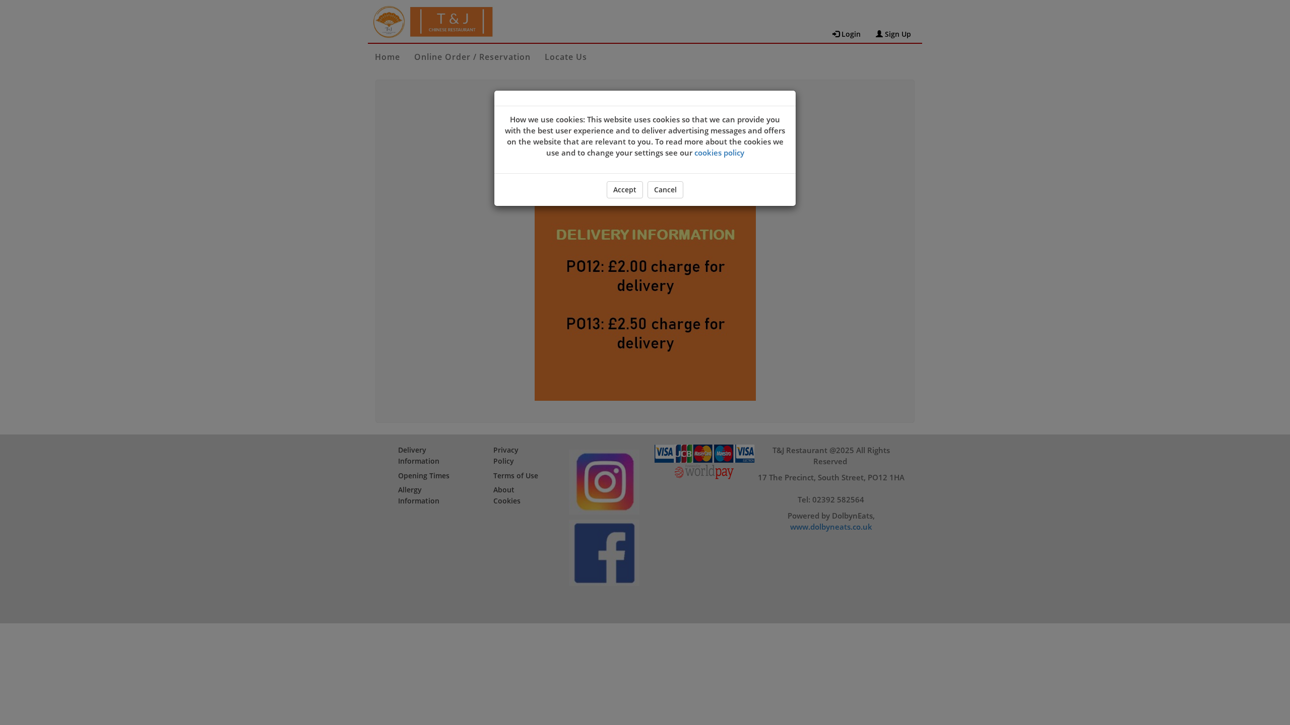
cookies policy (719, 153)
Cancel (665, 189)
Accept (624, 189)
